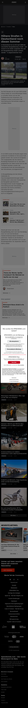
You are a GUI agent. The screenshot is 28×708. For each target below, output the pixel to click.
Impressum (14, 377)
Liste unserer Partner (21, 373)
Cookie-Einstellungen (14, 381)
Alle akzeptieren (14, 341)
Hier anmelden (21, 365)
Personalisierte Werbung (14, 349)
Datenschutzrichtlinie (14, 379)
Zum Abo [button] (14, 362)
